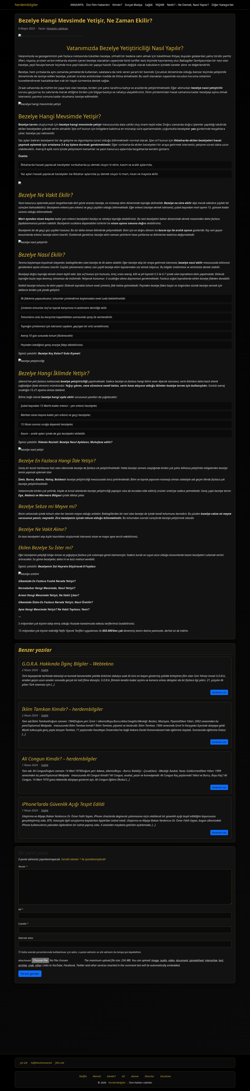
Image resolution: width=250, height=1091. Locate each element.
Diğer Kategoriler (223, 5)
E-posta (23, 923)
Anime (135, 1076)
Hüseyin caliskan (57, 28)
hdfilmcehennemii (41, 1062)
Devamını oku (219, 692)
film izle (59, 1062)
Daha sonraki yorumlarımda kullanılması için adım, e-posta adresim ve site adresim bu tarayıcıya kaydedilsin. (81, 952)
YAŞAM (159, 5)
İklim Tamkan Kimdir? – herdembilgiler (62, 709)
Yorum (22, 866)
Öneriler (149, 1076)
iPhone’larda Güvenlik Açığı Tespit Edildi (63, 804)
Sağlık (149, 5)
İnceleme (165, 1076)
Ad (20, 909)
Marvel (97, 1076)
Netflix (83, 1076)
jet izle (24, 1062)
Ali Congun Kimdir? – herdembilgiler (59, 758)
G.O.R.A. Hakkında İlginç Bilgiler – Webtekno (68, 663)
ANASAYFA (77, 5)
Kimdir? (117, 5)
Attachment (24, 960)
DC (123, 1076)
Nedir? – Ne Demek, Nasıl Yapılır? (188, 5)
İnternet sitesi (25, 938)
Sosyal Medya (133, 5)
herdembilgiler (26, 4)
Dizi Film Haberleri (98, 5)
